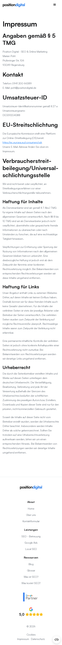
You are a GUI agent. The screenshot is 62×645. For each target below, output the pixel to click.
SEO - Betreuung (31, 536)
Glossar (31, 570)
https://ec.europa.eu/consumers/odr (22, 142)
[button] (54, 4)
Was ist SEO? (31, 576)
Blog (31, 564)
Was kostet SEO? (31, 583)
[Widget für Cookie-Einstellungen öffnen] (56, 639)
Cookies (31, 634)
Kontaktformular (31, 521)
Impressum (23, 639)
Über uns (31, 514)
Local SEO (31, 549)
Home (31, 508)
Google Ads (30, 542)
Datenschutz (38, 639)
